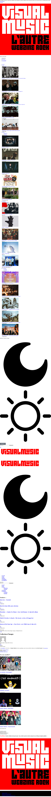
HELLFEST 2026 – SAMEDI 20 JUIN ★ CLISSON (10, 309)
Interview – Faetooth (5, 147)
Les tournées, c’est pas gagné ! (6, 672)
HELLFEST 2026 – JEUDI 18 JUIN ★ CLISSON (10, 335)
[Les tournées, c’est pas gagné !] (10, 670)
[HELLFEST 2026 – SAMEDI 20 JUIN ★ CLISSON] (10, 308)
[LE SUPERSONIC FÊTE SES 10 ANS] (10, 185)
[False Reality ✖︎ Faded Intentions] (10, 265)
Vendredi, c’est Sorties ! (4, 690)
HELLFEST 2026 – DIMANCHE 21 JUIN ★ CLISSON (11, 296)
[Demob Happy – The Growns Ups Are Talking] (10, 239)
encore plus (46, 648)
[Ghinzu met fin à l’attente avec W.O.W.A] (10, 159)
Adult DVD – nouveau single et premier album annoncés (11, 130)
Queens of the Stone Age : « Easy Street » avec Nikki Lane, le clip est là (13, 104)
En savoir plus (2, 1)
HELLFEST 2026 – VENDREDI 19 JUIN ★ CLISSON (11, 322)
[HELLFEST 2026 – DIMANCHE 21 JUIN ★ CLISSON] (10, 295)
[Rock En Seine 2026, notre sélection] (10, 282)
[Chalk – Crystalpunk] (10, 226)
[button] (1, 2)
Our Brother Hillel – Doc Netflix (7, 214)
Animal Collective (5, 649)
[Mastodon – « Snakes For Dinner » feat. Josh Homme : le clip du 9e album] (10, 77)
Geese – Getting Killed (5, 253)
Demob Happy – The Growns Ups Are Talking (9, 240)
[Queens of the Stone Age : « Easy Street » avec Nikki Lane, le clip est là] (10, 103)
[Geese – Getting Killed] (10, 252)
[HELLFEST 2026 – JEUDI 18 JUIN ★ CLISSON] (10, 334)
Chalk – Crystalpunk (5, 227)
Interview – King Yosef (5, 173)
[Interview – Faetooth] (10, 146)
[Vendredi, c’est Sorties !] (10, 688)
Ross (1, 621)
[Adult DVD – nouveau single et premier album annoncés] (10, 129)
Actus (1, 631)
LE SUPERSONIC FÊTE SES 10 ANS (8, 186)
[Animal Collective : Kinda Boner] (10, 706)
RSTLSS (3, 59)
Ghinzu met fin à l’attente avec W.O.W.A (8, 160)
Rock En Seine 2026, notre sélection (7, 283)
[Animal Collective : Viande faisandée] (10, 724)
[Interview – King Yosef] (10, 172)
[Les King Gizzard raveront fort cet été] (10, 116)
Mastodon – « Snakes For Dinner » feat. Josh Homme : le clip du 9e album (14, 78)
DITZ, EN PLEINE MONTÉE (7, 199)
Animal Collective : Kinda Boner (6, 708)
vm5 (0, 644)
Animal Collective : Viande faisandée (7, 726)
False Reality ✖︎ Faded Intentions (7, 266)
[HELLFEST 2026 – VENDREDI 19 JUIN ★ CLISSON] (10, 321)
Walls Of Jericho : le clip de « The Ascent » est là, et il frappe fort (12, 91)
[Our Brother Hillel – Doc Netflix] (10, 213)
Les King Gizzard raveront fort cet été (8, 117)
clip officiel (3, 648)
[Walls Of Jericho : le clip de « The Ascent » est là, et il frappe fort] (10, 90)
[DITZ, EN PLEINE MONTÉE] (10, 198)
